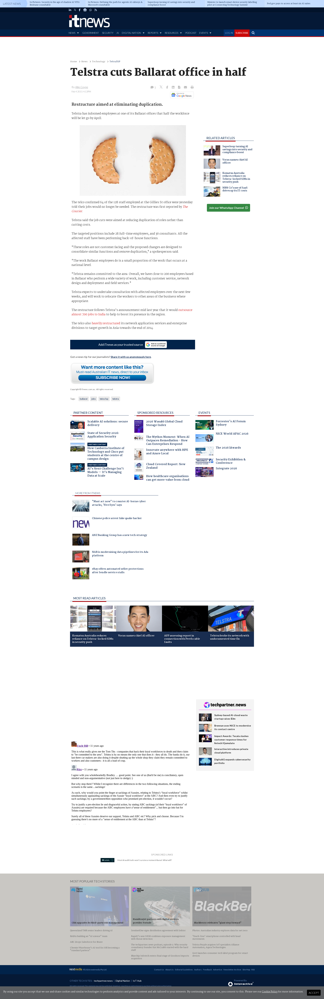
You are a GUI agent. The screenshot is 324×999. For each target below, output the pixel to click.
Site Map (246, 969)
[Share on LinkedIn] (173, 87)
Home (73, 61)
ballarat (83, 398)
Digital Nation (123, 980)
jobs (93, 398)
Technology (98, 61)
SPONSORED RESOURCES (155, 413)
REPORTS (153, 32)
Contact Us (159, 969)
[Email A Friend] (185, 87)
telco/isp (104, 398)
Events (204, 413)
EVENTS (203, 32)
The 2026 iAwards (228, 448)
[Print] (191, 87)
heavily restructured (106, 323)
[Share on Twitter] (161, 87)
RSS (253, 969)
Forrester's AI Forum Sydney (231, 423)
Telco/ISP (115, 61)
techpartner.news (103, 980)
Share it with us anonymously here (131, 356)
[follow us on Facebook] (79, 9)
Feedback (207, 969)
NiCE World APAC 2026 (232, 434)
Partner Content (88, 413)
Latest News (12, 3)
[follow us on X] (75, 9)
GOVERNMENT (90, 32)
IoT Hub (137, 980)
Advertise (217, 969)
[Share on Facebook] (167, 87)
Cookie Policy (270, 992)
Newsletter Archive (232, 969)
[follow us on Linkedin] (70, 9)
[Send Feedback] (179, 87)
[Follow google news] (181, 94)
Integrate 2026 (226, 469)
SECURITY (107, 32)
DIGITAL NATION (131, 32)
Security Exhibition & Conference (231, 461)
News (84, 61)
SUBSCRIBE (242, 32)
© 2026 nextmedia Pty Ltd (94, 969)
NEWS (72, 32)
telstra (115, 398)
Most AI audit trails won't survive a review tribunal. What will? (144, 860)
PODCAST (190, 32)
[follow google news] (85, 9)
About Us (169, 969)
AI (118, 32)
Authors (198, 969)
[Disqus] (130, 694)
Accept (314, 992)
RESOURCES (171, 32)
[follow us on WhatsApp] (90, 9)
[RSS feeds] (95, 9)
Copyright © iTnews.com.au (82, 389)
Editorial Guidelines (184, 969)
